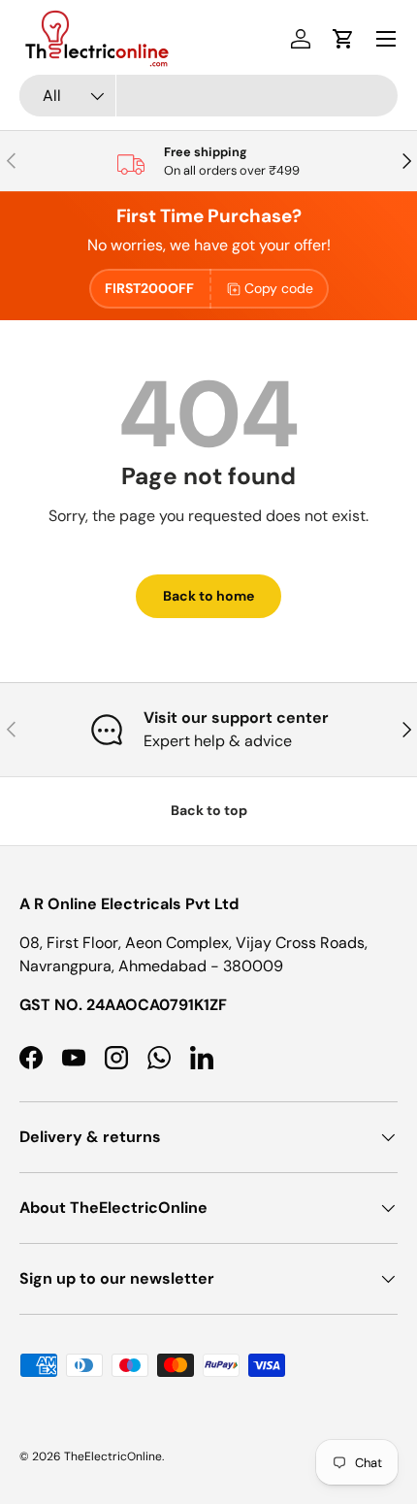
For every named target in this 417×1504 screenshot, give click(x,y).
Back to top (209, 810)
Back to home (208, 596)
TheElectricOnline (113, 1456)
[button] (343, 38)
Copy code (278, 288)
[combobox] (208, 95)
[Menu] (386, 38)
